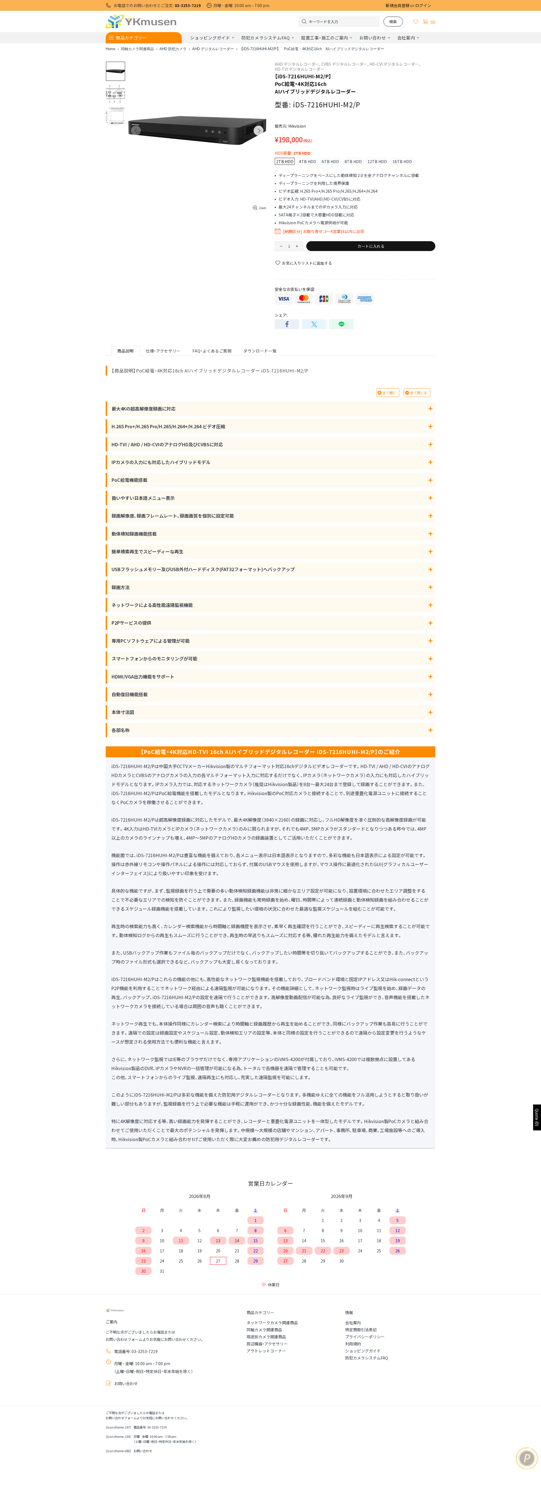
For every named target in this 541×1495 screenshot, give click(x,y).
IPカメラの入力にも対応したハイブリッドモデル (161, 462)
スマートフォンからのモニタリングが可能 (154, 658)
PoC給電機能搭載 (129, 479)
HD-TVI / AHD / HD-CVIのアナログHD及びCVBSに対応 (167, 444)
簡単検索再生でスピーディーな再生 (147, 551)
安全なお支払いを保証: (295, 289)
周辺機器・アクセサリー (267, 1343)
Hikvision (297, 126)
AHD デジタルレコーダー (213, 49)
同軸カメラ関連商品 (137, 49)
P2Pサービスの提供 (131, 622)
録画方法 (121, 587)
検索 (393, 21)
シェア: (281, 315)
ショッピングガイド (363, 1350)
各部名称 (121, 730)
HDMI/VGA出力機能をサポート (143, 676)
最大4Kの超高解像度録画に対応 (144, 408)
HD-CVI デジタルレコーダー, (394, 63)
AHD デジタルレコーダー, (297, 63)
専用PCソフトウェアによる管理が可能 (151, 640)
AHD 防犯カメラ (173, 49)
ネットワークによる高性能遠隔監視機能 (152, 605)
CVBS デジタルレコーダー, (345, 63)
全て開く (389, 392)
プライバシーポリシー (365, 1336)
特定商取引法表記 (361, 1329)
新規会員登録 (397, 5)
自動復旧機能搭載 (130, 694)
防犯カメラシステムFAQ (366, 1357)
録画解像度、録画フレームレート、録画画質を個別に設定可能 (173, 515)
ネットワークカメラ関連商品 (272, 1322)
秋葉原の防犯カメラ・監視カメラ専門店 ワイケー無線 (141, 21)
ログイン (423, 5)
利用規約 (353, 1343)
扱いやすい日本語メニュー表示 (143, 497)
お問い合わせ (126, 1383)
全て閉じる (418, 392)
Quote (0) (537, 1117)
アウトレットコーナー (266, 1350)
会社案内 (353, 1322)
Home (110, 49)
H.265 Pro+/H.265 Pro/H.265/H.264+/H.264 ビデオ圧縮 (168, 426)
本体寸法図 (123, 712)
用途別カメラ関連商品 (266, 1336)
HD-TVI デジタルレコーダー (299, 69)
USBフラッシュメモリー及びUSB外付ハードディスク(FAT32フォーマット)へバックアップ (203, 569)
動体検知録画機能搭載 (134, 533)
